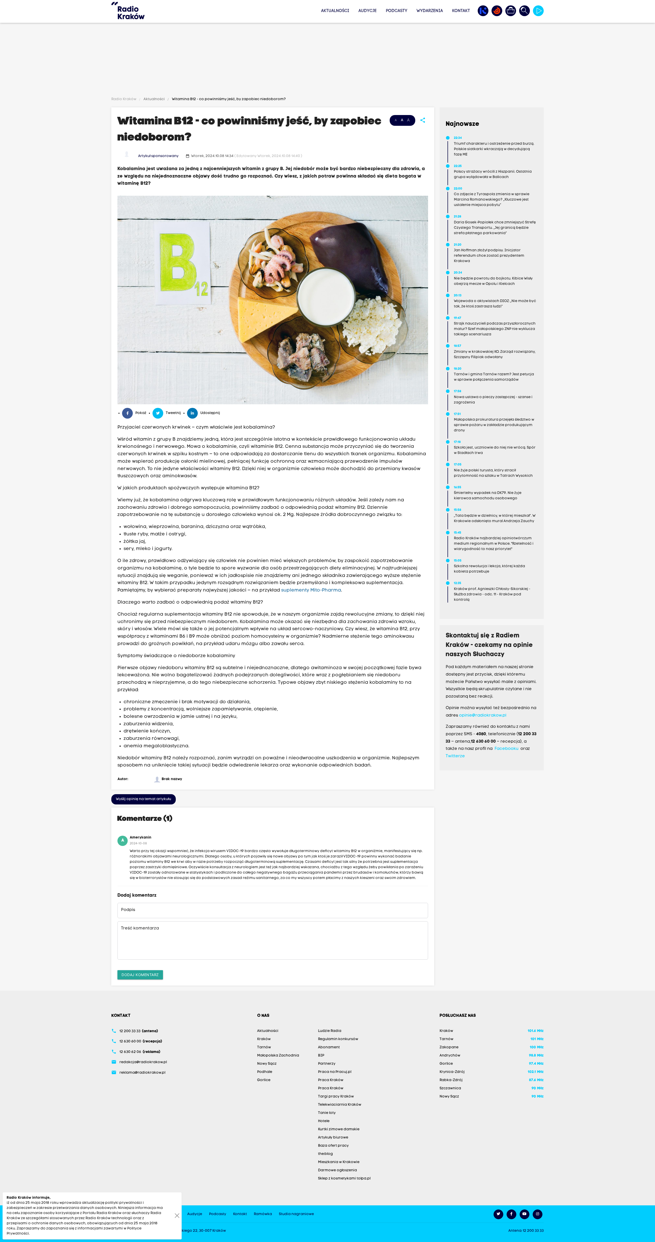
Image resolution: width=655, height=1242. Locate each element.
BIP (321, 1056)
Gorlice (263, 1080)
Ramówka (263, 1214)
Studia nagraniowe (296, 1214)
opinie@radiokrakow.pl (482, 715)
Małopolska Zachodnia (278, 1056)
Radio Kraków (124, 99)
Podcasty (396, 11)
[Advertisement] (327, 61)
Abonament (329, 1047)
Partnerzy (326, 1064)
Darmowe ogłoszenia (337, 1170)
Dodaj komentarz (140, 974)
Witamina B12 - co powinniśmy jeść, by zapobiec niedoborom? (228, 99)
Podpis (128, 910)
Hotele (324, 1121)
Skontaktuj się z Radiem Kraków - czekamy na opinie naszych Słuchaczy (489, 645)
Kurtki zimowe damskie (338, 1129)
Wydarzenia (430, 11)
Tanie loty (327, 1113)
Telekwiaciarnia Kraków (339, 1105)
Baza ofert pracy (333, 1146)
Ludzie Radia (329, 1031)
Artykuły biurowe (333, 1138)
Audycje (367, 11)
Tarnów (264, 1047)
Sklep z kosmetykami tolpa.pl (344, 1179)
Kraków (264, 1039)
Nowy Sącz (267, 1064)
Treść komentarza (140, 928)
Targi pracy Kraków (336, 1097)
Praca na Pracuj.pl (334, 1072)
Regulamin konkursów (338, 1039)
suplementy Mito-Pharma (311, 590)
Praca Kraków (330, 1080)
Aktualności (335, 11)
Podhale (264, 1072)
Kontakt (461, 11)
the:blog (325, 1154)
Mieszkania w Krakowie (338, 1162)
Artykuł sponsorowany (158, 156)
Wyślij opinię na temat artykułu (143, 799)
